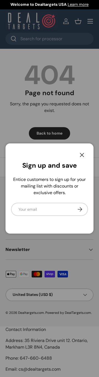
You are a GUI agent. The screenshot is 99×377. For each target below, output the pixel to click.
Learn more (78, 4)
